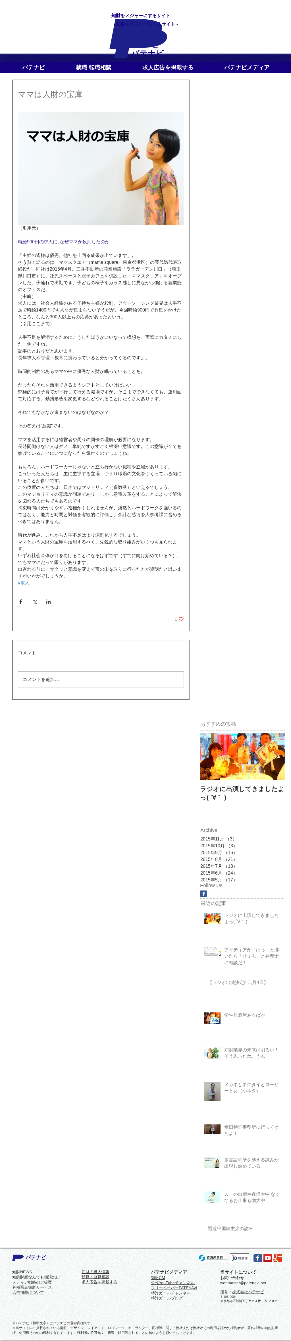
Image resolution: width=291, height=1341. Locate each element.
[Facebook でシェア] (20, 601)
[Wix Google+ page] (277, 1258)
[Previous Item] (209, 756)
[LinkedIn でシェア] (48, 601)
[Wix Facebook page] (257, 1258)
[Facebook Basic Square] (203, 893)
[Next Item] (275, 756)
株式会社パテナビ (248, 1292)
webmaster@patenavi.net (243, 1282)
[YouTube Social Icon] (267, 1258)
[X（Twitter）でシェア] (34, 601)
